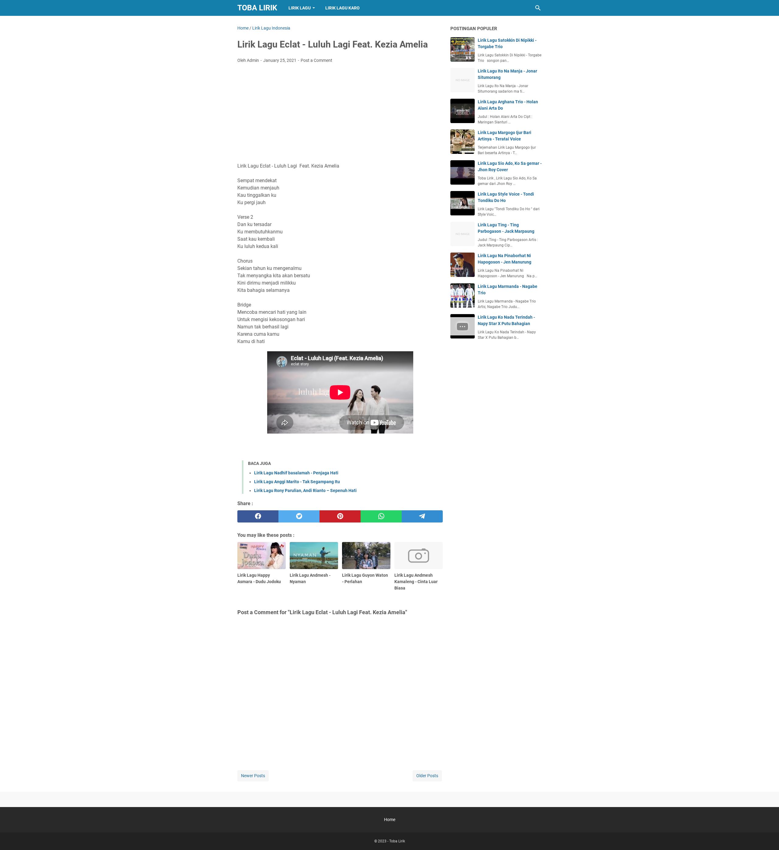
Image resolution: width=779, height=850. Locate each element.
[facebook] (257, 516)
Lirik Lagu (299, 7)
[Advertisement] (340, 113)
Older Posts (427, 775)
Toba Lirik (257, 7)
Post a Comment (316, 60)
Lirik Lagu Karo (342, 7)
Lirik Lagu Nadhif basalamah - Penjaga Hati (296, 472)
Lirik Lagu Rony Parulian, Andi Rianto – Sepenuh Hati (305, 490)
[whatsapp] (381, 516)
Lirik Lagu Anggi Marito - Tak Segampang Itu (297, 481)
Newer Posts (253, 775)
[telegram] (422, 516)
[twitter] (299, 516)
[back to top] (767, 836)
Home (389, 819)
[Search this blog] (538, 8)
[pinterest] (340, 516)
